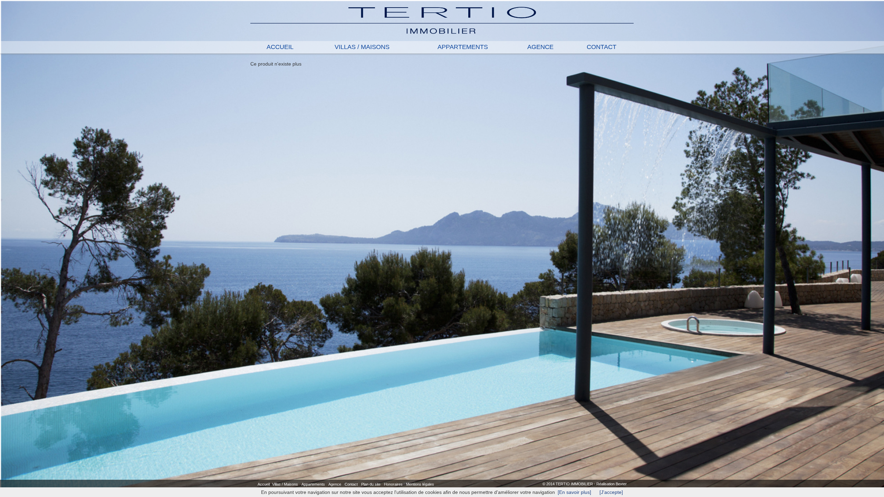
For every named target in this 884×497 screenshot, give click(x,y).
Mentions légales (420, 484)
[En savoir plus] (574, 492)
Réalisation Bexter (611, 484)
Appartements (313, 484)
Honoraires (393, 484)
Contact (351, 484)
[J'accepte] (611, 492)
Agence (334, 484)
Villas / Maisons (285, 484)
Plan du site (371, 484)
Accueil (264, 484)
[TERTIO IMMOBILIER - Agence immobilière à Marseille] (442, 20)
